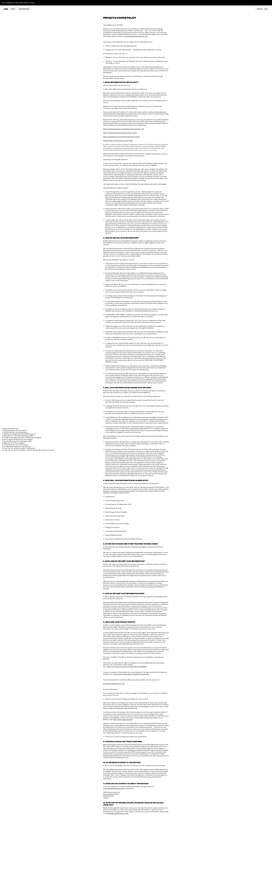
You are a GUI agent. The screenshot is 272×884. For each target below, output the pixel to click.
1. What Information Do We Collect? (15, 431)
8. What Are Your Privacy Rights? (14, 443)
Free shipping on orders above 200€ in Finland (18, 3)
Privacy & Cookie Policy (11, 429)
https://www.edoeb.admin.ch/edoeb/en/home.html (131, 674)
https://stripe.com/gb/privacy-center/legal (118, 141)
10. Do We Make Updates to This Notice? (17, 447)
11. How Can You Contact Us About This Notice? (19, 448)
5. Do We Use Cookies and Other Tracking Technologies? (23, 438)
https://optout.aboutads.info (122, 720)
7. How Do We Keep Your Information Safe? (18, 441)
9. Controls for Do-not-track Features (16, 445)
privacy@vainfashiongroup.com (125, 279)
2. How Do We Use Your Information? (16, 432)
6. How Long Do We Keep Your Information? (18, 439)
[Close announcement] (268, 2)
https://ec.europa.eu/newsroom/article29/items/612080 (126, 667)
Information (24, 9)
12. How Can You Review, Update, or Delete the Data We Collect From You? (29, 450)
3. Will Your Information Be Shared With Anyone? (20, 434)
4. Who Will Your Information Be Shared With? (19, 436)
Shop (13, 9)
